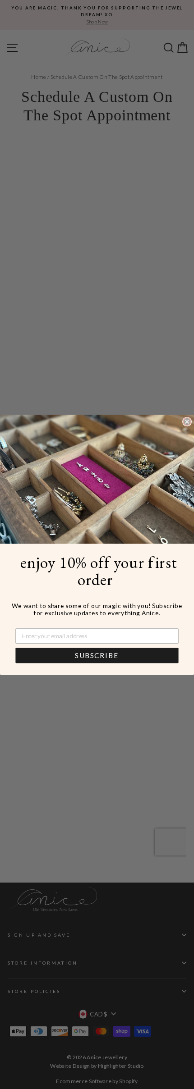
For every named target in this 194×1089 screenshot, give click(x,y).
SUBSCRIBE (97, 655)
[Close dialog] (187, 421)
